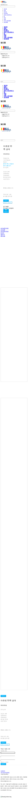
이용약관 (3, 771)
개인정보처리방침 (5, 772)
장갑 (5, 17)
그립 (5, 19)
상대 (5, 10)
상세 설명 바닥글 (4, 231)
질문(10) (3, 234)
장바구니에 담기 (5, 744)
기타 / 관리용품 (7, 20)
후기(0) (2, 233)
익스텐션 (6, 13)
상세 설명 (3, 230)
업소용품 (6, 22)
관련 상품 (3, 236)
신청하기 (3, 764)
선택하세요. (6, 173)
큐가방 (5, 12)
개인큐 (5, 9)
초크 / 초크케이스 (8, 14)
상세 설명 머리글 (4, 228)
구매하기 (3, 696)
